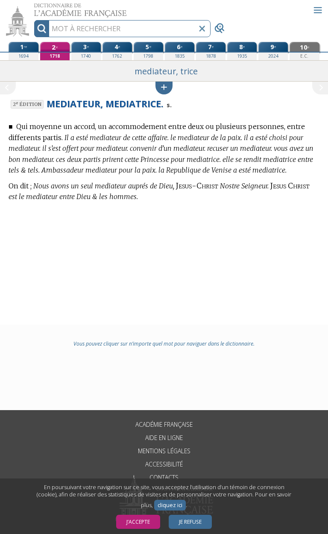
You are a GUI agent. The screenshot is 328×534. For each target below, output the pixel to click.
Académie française (164, 424)
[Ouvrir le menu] (318, 10)
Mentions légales (164, 451)
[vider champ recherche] (202, 28)
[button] (164, 88)
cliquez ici (170, 505)
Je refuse (190, 521)
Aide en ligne (164, 438)
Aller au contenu (33, 7)
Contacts (164, 477)
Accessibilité (164, 464)
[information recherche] (41, 28)
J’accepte (138, 521)
